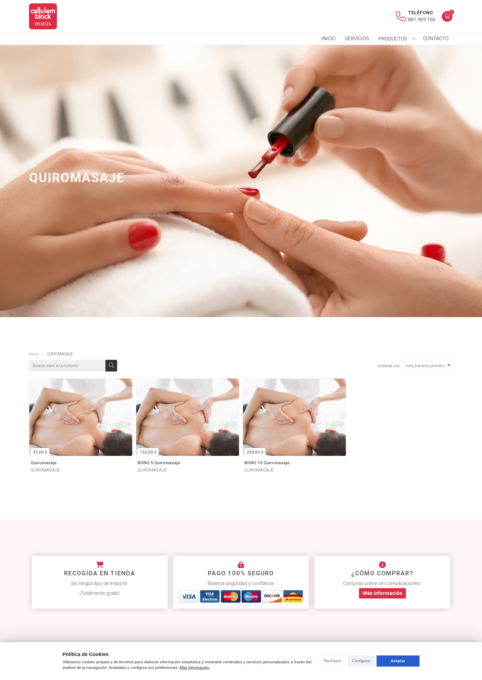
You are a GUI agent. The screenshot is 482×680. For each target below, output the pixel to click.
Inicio (328, 38)
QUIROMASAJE (45, 470)
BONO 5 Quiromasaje (159, 463)
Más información (382, 593)
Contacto (436, 38)
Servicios (357, 38)
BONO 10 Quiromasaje (267, 463)
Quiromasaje (44, 463)
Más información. (195, 667)
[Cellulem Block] (43, 16)
